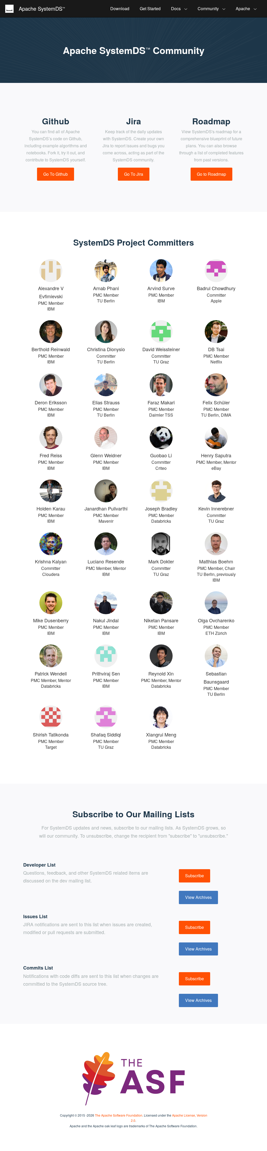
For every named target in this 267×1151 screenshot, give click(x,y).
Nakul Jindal (106, 620)
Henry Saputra (216, 455)
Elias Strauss (106, 402)
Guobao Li (161, 455)
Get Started (150, 8)
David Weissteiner (161, 349)
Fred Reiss (51, 455)
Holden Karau (51, 508)
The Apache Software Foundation (118, 1115)
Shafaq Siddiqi (106, 734)
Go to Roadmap (211, 174)
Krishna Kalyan (50, 561)
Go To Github (55, 174)
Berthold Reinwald (51, 349)
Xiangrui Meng (161, 734)
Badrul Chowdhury (216, 288)
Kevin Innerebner (216, 508)
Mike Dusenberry (51, 620)
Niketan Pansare (161, 620)
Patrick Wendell (51, 673)
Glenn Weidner (106, 455)
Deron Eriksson (51, 402)
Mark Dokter (161, 561)
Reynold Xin (161, 673)
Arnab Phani (106, 288)
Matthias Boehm (216, 561)
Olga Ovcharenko (216, 620)
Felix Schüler (216, 402)
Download (119, 8)
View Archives (198, 897)
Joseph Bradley (161, 508)
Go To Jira (133, 174)
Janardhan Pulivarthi (106, 508)
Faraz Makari (161, 402)
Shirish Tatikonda (51, 734)
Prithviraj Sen (106, 673)
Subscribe (194, 876)
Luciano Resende (106, 561)
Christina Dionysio (106, 349)
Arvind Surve (161, 288)
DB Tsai (216, 349)
